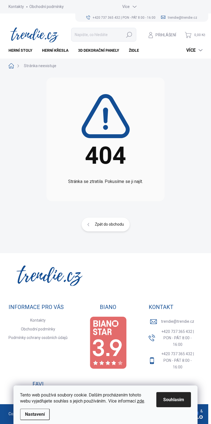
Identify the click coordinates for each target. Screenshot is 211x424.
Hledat (129, 34)
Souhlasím (173, 399)
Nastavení (35, 414)
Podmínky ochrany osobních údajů (38, 337)
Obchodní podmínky (46, 6)
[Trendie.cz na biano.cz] (108, 342)
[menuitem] (23, 50)
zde (140, 401)
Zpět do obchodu (109, 224)
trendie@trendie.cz (177, 321)
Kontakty (16, 6)
